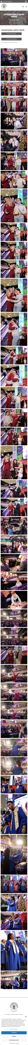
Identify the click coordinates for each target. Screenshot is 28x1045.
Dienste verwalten (14, 1028)
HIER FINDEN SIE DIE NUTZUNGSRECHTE (9, 42)
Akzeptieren (14, 1032)
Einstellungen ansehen (14, 1040)
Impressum (17, 1043)
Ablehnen (14, 1036)
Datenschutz (12, 1043)
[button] (26, 1016)
